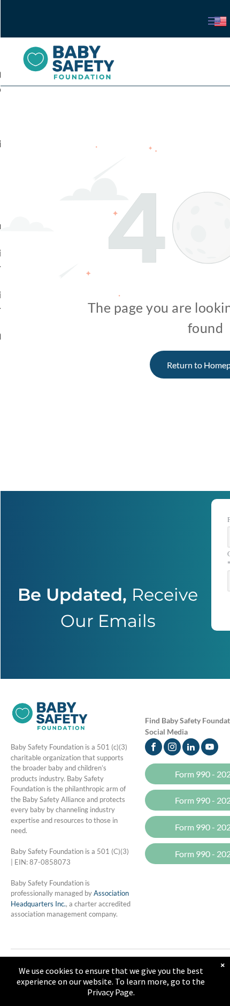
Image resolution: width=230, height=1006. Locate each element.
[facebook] (153, 748)
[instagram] (172, 748)
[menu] (214, 21)
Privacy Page (110, 992)
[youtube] (209, 748)
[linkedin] (191, 748)
